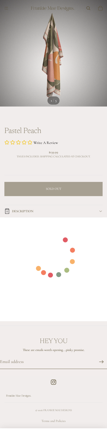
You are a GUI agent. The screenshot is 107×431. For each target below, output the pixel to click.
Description (22, 211)
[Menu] (6, 8)
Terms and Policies (53, 421)
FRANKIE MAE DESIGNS (57, 410)
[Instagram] (53, 382)
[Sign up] (101, 361)
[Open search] (88, 8)
